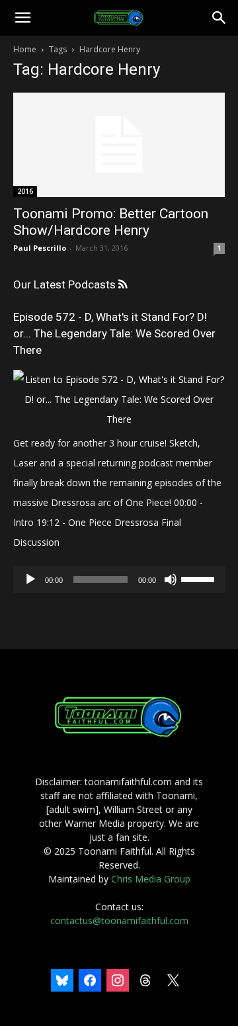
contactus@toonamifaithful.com (119, 920)
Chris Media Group (150, 879)
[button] (22, 18)
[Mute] (170, 579)
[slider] (199, 578)
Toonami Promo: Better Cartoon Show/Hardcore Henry (110, 222)
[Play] (30, 579)
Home (24, 49)
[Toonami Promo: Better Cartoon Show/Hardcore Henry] (119, 145)
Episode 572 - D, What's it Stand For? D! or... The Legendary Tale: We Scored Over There (114, 333)
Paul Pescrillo (39, 248)
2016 (25, 191)
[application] (119, 579)
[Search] (219, 18)
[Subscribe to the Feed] (122, 285)
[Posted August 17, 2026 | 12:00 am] (119, 419)
